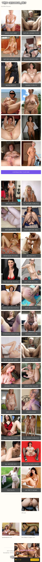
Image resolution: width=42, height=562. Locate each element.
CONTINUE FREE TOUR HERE (21, 172)
